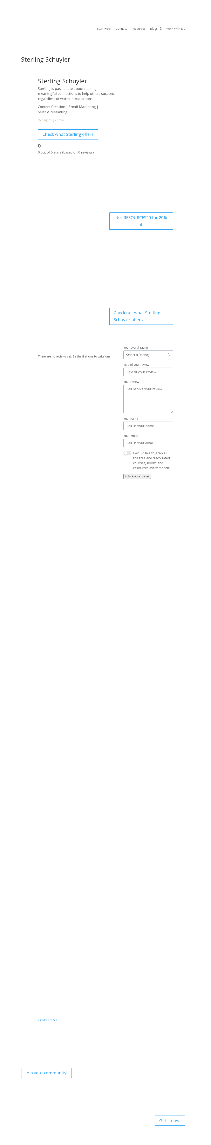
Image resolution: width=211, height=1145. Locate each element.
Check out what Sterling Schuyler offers (137, 316)
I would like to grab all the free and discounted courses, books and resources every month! (151, 460)
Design (71, 660)
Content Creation (53, 660)
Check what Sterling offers (68, 134)
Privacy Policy (75, 1095)
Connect (121, 28)
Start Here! (104, 28)
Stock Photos (86, 660)
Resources (138, 28)
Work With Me (175, 28)
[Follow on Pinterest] (178, 16)
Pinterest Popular (58, 822)
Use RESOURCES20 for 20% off (141, 221)
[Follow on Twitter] (186, 16)
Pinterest (48, 829)
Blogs (154, 28)
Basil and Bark (54, 653)
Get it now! (170, 1120)
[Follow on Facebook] (153, 16)
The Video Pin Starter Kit (64, 991)
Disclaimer (73, 1110)
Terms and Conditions (80, 1102)
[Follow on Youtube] (170, 16)
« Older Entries (47, 1020)
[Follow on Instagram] (162, 16)
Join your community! (46, 1073)
